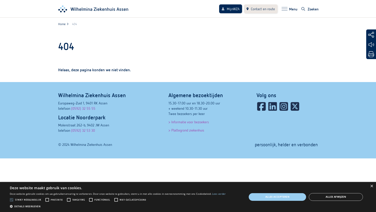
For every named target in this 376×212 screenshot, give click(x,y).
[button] (118, 206)
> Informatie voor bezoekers (188, 122)
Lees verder (219, 194)
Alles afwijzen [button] (336, 196)
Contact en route (263, 9)
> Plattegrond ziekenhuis (186, 130)
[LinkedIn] (272, 106)
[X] (295, 106)
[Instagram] (284, 106)
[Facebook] (261, 106)
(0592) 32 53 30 (83, 130)
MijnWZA (233, 9)
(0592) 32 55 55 (83, 108)
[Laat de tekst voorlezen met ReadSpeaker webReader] (371, 44)
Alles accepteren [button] (277, 196)
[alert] (188, 197)
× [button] (371, 186)
